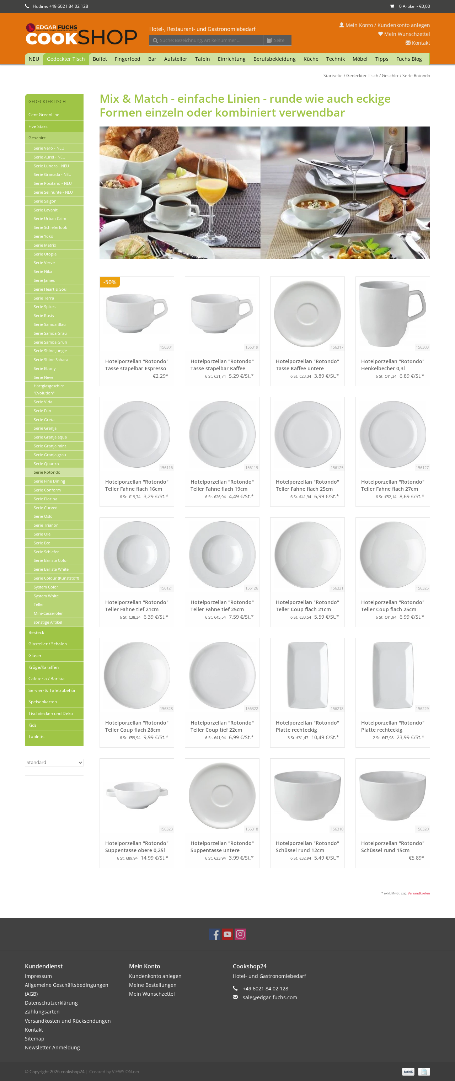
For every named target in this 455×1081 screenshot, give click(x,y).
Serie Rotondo (416, 75)
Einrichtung (232, 58)
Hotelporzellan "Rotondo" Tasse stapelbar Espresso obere (136, 365)
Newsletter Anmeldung (52, 1047)
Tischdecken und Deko (50, 713)
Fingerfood (127, 58)
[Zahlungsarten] (408, 1071)
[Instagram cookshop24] (240, 934)
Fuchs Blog (409, 58)
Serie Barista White (51, 569)
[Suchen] (152, 41)
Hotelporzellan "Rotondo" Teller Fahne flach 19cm (222, 485)
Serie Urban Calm (50, 218)
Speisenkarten (42, 702)
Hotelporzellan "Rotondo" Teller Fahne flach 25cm (307, 485)
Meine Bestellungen (153, 984)
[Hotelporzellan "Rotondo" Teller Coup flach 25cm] (393, 555)
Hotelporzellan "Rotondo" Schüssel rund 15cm (392, 847)
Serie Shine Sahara (51, 359)
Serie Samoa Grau (50, 333)
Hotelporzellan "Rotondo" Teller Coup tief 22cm (222, 726)
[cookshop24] (227, 34)
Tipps (382, 58)
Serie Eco (42, 542)
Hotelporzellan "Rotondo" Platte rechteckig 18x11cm (307, 726)
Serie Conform (47, 490)
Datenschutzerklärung (51, 1002)
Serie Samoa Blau (50, 324)
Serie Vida (43, 401)
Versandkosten (419, 893)
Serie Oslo (43, 516)
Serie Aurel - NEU (49, 157)
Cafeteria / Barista (46, 679)
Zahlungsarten (42, 1011)
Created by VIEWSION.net (114, 1072)
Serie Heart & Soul (51, 289)
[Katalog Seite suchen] (266, 41)
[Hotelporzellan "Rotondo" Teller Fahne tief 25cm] (222, 555)
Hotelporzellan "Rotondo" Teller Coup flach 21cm (307, 606)
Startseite (333, 75)
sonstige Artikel (48, 622)
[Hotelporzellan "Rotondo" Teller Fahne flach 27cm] (393, 434)
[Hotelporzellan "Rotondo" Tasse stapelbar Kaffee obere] (222, 314)
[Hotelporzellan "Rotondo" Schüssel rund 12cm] (307, 796)
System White (46, 595)
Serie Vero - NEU (49, 148)
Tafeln (202, 58)
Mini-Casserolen (49, 613)
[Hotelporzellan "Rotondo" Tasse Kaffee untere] (307, 314)
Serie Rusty (44, 315)
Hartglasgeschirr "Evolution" (49, 389)
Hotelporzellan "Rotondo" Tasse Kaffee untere (307, 365)
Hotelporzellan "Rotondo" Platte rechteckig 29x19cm (392, 726)
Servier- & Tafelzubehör (52, 690)
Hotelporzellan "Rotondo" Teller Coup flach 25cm (392, 606)
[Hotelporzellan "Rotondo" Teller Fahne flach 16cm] (137, 434)
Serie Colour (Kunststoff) (56, 578)
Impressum (38, 976)
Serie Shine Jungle (50, 350)
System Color (46, 587)
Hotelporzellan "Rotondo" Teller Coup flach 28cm (136, 726)
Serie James (44, 280)
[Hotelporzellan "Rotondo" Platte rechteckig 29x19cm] (393, 675)
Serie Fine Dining (49, 481)
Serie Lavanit (46, 210)
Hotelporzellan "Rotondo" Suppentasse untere (222, 847)
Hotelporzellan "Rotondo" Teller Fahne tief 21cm (136, 606)
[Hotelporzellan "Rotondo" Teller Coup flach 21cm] (307, 555)
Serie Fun (42, 410)
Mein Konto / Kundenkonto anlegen (387, 25)
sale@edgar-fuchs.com (270, 997)
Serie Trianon (46, 525)
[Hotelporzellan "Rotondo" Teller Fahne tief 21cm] (137, 555)
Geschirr (390, 75)
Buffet (100, 58)
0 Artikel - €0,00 (414, 6)
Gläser (35, 655)
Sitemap (34, 1038)
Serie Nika (43, 271)
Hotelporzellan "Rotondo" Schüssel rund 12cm (307, 847)
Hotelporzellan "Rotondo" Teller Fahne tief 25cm (222, 606)
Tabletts (36, 736)
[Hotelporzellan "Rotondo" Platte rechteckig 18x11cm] (307, 675)
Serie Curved (46, 507)
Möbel (360, 58)
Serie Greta (44, 419)
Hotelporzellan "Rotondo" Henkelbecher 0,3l (392, 365)
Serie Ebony (45, 368)
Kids (32, 725)
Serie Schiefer (46, 551)
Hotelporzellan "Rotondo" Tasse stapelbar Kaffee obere (222, 365)
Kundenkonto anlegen (155, 976)
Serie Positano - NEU (53, 183)
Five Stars (38, 126)
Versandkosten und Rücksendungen (68, 1020)
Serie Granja (45, 428)
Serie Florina (45, 498)
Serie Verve (44, 262)
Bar (152, 58)
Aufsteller (175, 58)
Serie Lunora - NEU (51, 165)
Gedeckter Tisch (66, 58)
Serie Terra (44, 298)
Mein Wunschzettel (406, 34)
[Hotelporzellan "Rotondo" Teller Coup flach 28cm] (137, 675)
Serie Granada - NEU (52, 174)
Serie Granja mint (50, 445)
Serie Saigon (45, 201)
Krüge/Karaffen (43, 667)
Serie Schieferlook (50, 227)
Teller (39, 604)
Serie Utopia (45, 254)
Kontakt (420, 42)
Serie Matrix (45, 245)
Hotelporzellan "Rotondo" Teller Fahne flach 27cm (392, 485)
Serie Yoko (43, 236)
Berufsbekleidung (274, 58)
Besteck (36, 632)
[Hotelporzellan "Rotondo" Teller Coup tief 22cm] (222, 675)
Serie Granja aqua (50, 437)
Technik (335, 58)
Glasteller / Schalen (47, 644)
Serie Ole (42, 534)
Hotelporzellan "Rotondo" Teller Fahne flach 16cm (136, 485)
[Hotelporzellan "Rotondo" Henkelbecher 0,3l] (393, 314)
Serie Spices (44, 306)
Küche (311, 58)
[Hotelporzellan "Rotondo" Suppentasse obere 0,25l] (137, 796)
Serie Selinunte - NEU (53, 192)
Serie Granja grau (50, 454)
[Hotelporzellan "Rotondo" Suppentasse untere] (222, 796)
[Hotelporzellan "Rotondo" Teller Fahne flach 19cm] (222, 434)
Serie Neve (43, 377)
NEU (34, 58)
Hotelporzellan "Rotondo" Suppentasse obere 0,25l (136, 847)
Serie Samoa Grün (50, 342)
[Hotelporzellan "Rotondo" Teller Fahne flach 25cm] (307, 434)
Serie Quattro (46, 463)
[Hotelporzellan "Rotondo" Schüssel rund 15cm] (393, 796)
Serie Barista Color (51, 560)
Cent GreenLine (43, 115)
